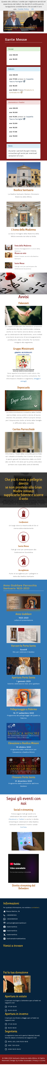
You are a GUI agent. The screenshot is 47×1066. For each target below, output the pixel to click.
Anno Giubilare (23, 614)
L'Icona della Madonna (23, 229)
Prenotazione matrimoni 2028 (18, 29)
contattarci (35, 907)
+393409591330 (12, 919)
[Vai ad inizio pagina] (43, 1062)
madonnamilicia (12, 926)
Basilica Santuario (23, 190)
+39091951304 (12, 915)
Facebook (13, 819)
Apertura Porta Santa (23, 677)
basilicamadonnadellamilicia (16, 938)
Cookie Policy (23, 9)
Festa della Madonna (23, 246)
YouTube (23, 827)
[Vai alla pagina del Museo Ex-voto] (8, 255)
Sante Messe (19, 263)
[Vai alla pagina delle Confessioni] (23, 513)
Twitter (21, 819)
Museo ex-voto (20, 253)
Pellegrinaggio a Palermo (23, 709)
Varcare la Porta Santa (23, 645)
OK (32, 9)
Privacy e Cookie (39, 1060)
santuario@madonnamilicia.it (16, 923)
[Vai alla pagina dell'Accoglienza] (23, 561)
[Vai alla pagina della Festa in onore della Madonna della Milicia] (8, 247)
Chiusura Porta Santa (23, 777)
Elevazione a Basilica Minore (23, 743)
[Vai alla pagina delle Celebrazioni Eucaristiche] (8, 265)
